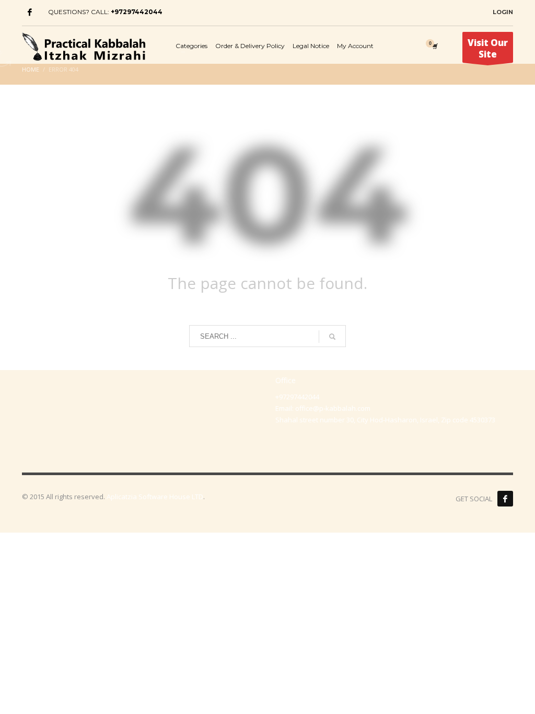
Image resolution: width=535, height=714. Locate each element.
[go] (332, 337)
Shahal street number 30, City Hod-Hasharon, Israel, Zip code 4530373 (385, 419)
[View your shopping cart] (434, 46)
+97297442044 (136, 12)
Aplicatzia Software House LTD (155, 496)
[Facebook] (30, 12)
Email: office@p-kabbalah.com (322, 408)
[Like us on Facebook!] (505, 498)
